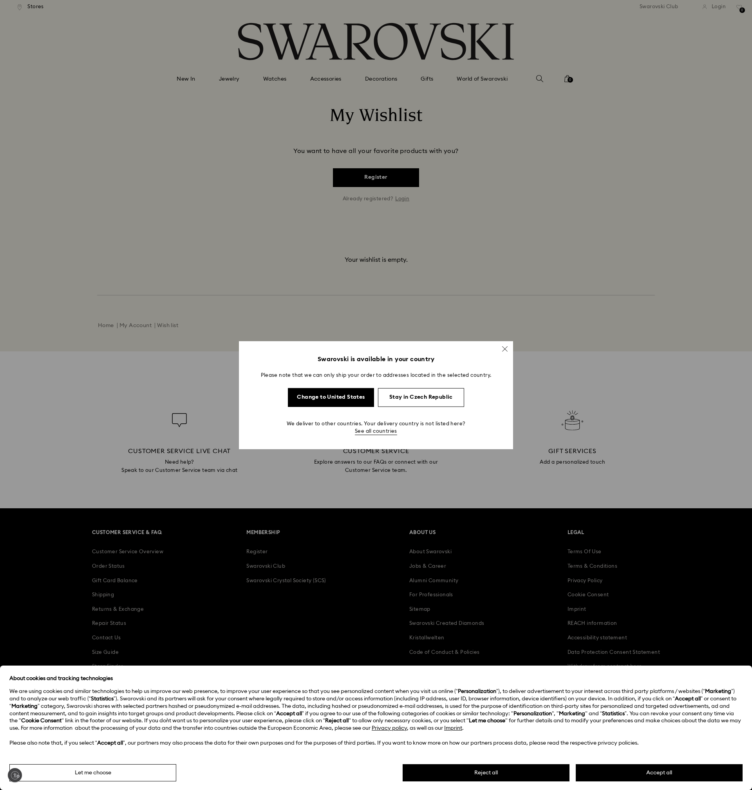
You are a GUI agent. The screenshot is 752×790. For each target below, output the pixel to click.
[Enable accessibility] (15, 775)
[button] (505, 348)
